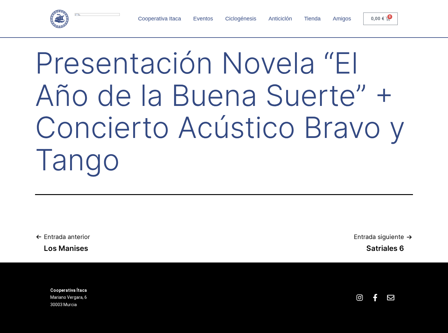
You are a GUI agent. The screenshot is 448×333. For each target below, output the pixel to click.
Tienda (312, 19)
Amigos (342, 19)
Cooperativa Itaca (159, 19)
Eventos (203, 19)
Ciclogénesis (240, 19)
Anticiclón (280, 19)
